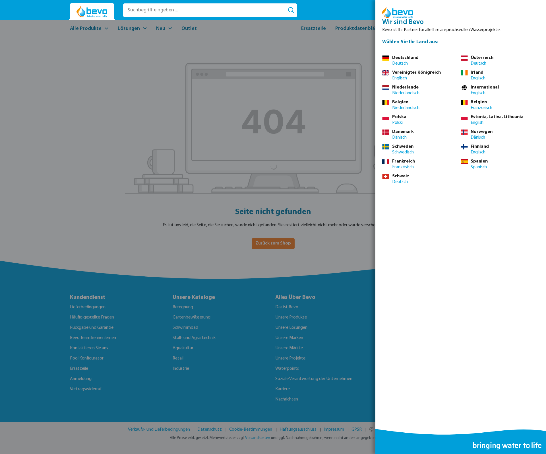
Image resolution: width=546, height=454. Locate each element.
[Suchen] (291, 10)
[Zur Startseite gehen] (92, 11)
